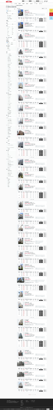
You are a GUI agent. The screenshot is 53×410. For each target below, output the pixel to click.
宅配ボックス (9, 163)
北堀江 (28, 33)
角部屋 (8, 186)
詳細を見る (41, 31)
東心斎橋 (29, 238)
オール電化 (9, 104)
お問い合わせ (40, 3)
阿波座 (28, 277)
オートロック (9, 160)
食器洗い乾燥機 (9, 120)
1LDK (12, 28)
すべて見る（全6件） (32, 199)
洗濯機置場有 (9, 113)
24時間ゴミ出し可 (10, 173)
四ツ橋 (30, 26)
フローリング (9, 95)
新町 (27, 59)
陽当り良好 (9, 58)
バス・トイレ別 (9, 126)
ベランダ (9, 100)
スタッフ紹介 (35, 3)
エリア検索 (15, 3)
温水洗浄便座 (9, 130)
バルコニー (9, 101)
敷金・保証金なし (9, 15)
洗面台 (8, 132)
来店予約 (27, 400)
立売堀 (28, 213)
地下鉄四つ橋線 (27, 26)
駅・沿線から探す (33, 400)
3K (12, 31)
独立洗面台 (9, 136)
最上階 (8, 183)
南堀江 (28, 10)
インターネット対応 (10, 157)
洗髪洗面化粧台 (9, 133)
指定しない (8, 42)
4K (7, 34)
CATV (8, 154)
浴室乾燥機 (9, 129)
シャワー (9, 135)
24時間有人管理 (9, 170)
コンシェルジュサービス (10, 176)
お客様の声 (31, 3)
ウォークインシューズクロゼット (10, 147)
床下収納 (9, 143)
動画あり (8, 48)
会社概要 (23, 3)
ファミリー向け (9, 91)
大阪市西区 (26, 10)
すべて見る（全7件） (32, 317)
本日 (11, 42)
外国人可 (9, 82)
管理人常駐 (9, 73)
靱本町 (28, 382)
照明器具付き (9, 107)
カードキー (9, 79)
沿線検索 (19, 3)
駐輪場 (8, 109)
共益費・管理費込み (9, 18)
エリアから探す (33, 401)
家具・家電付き (9, 112)
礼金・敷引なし (9, 17)
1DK (7, 28)
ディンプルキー (9, 166)
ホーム (11, 3)
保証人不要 (9, 64)
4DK (12, 34)
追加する (45, 31)
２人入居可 (9, 67)
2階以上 (9, 180)
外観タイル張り (9, 116)
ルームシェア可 (9, 85)
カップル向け (9, 88)
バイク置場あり (9, 110)
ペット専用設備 (9, 55)
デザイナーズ (9, 61)
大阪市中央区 (26, 238)
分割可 (8, 70)
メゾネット (9, 98)
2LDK (8, 31)
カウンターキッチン (10, 123)
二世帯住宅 (9, 76)
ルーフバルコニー (10, 103)
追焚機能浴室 (9, 127)
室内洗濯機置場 (9, 94)
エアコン (9, 139)
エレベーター (9, 106)
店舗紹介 (27, 3)
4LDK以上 (8, 35)
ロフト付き (9, 97)
